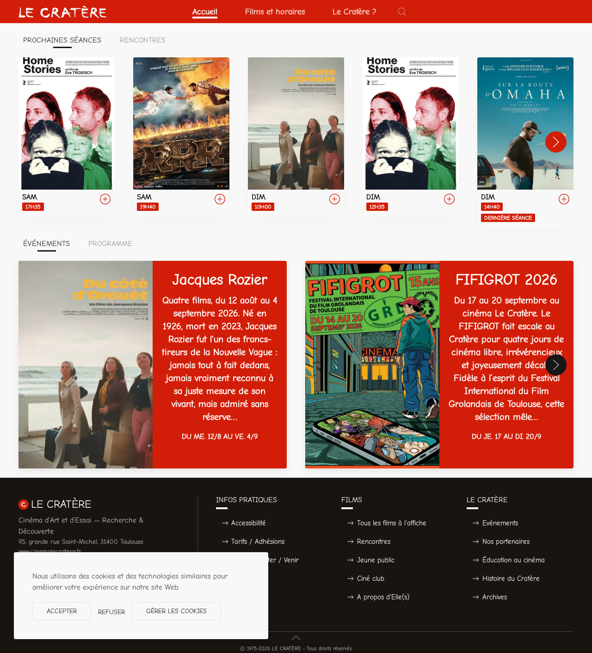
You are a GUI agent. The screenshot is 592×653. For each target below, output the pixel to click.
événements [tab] (46, 244)
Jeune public (376, 560)
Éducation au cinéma (513, 560)
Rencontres (373, 541)
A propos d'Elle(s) (383, 597)
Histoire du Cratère (511, 578)
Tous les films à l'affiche (391, 523)
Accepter (62, 611)
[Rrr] (181, 136)
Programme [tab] (110, 244)
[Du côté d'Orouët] (296, 136)
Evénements (500, 523)
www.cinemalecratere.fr (49, 551)
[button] (402, 11)
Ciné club (370, 578)
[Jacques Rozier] (152, 364)
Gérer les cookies (176, 611)
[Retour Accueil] (62, 11)
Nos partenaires (506, 541)
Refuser (111, 612)
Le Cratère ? (354, 11)
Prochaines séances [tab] (62, 40)
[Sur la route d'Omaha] (525, 142)
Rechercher (248, 578)
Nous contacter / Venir (265, 560)
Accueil (204, 11)
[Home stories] (66, 136)
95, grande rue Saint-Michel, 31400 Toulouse (80, 542)
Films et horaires (275, 11)
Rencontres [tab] (143, 40)
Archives (494, 597)
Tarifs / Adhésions (257, 541)
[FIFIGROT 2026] (439, 364)
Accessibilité (248, 523)
